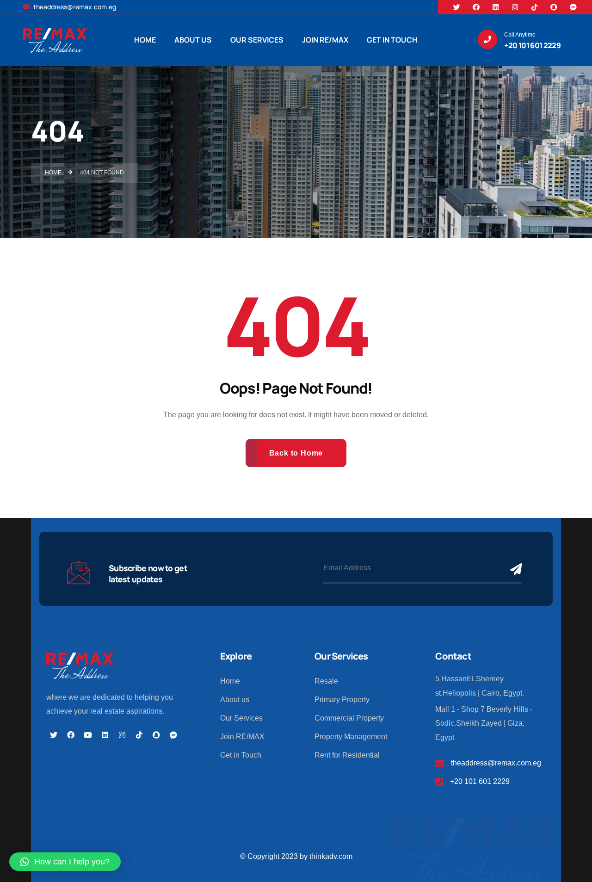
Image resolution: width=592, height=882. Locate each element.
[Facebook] (476, 7)
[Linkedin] (496, 7)
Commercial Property (349, 718)
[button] (65, 861)
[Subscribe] (513, 569)
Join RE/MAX (242, 736)
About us (234, 699)
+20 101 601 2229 (480, 781)
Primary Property (342, 699)
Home (230, 681)
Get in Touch (240, 755)
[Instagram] (515, 7)
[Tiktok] (535, 7)
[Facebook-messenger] (573, 7)
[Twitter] (457, 7)
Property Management (350, 736)
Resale (326, 681)
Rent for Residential (347, 755)
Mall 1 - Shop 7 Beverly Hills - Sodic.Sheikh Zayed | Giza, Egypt (483, 723)
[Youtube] (87, 735)
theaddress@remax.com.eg (74, 6)
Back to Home (296, 453)
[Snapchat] (554, 7)
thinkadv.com (330, 856)
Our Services (241, 718)
